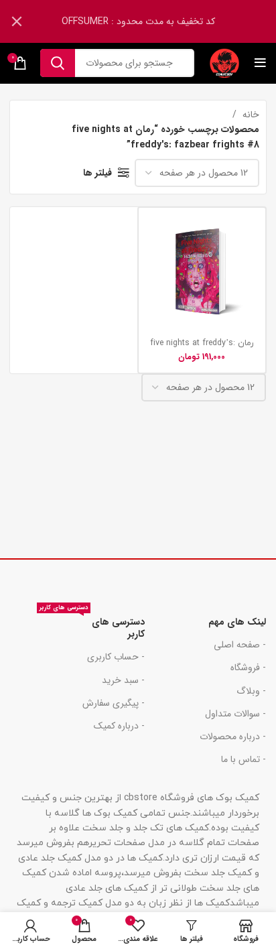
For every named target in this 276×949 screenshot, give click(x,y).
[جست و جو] (57, 63)
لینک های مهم (237, 622)
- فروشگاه (248, 667)
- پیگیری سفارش (113, 703)
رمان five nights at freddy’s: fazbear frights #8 (202, 348)
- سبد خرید (123, 680)
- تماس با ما (243, 759)
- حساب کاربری (116, 656)
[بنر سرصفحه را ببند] (16, 21)
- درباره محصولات (233, 736)
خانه (249, 114)
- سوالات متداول (235, 713)
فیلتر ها (97, 173)
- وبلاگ (251, 691)
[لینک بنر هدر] (158, 21)
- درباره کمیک (119, 725)
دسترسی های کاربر (92, 626)
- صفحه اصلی (240, 644)
